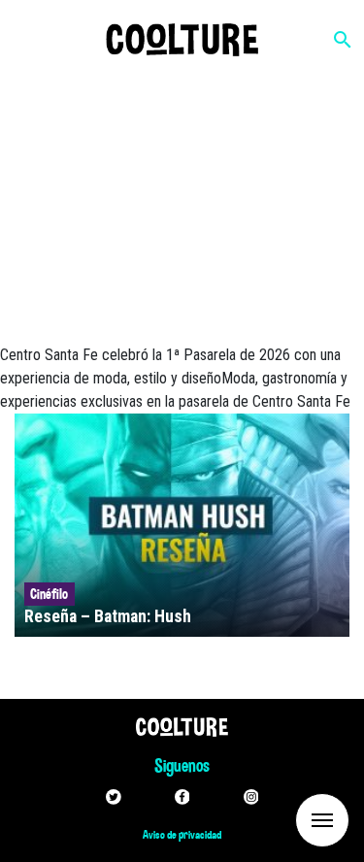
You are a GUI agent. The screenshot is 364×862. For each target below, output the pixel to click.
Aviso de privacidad (182, 835)
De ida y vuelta (286, 819)
